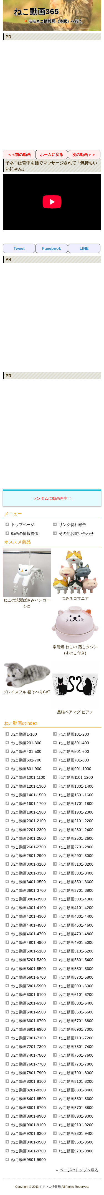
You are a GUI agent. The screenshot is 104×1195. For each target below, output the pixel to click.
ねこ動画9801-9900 (28, 1159)
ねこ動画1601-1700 (28, 803)
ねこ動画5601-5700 (28, 977)
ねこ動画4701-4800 (76, 934)
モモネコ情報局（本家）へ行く (55, 21)
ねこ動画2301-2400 (76, 829)
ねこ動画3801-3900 (28, 899)
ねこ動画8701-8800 (76, 1107)
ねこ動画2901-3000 (76, 855)
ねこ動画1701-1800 (76, 803)
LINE (84, 248)
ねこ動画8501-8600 (76, 1098)
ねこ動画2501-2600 (76, 838)
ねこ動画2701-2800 (76, 847)
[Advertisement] (52, 95)
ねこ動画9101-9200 (76, 1125)
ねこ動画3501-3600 (76, 882)
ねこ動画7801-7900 (28, 1073)
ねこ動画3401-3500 (28, 882)
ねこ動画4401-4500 (28, 925)
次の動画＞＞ (84, 154)
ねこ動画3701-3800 (76, 890)
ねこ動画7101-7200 (76, 1038)
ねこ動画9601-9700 (28, 1151)
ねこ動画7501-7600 (76, 1055)
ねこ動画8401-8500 (28, 1098)
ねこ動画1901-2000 (76, 812)
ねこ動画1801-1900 (28, 812)
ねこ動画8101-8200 (76, 1081)
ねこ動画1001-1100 (28, 777)
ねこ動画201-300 (26, 743)
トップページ (22, 524)
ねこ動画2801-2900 (28, 855)
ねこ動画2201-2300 (28, 829)
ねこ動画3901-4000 (76, 899)
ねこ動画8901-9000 (76, 1116)
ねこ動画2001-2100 (28, 821)
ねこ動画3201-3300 (28, 873)
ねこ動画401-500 (26, 751)
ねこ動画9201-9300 (28, 1133)
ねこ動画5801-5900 (28, 986)
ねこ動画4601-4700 (28, 934)
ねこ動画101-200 (74, 734)
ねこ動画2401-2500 (28, 838)
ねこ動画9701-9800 (76, 1151)
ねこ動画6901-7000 (76, 1029)
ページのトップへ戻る (79, 1170)
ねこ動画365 (36, 11)
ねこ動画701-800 (74, 760)
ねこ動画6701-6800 (76, 1020)
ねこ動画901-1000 (75, 769)
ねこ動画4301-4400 (76, 916)
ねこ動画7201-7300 (28, 1046)
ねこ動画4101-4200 (76, 907)
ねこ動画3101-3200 (76, 864)
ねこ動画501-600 (74, 751)
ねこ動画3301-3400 (76, 873)
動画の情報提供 (24, 533)
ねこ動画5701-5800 (76, 977)
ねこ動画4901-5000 (76, 942)
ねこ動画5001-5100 (28, 951)
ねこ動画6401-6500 (28, 1012)
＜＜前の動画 (19, 154)
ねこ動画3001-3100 (28, 864)
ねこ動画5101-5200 (76, 951)
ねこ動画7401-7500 (28, 1055)
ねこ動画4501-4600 (76, 925)
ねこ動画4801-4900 (28, 942)
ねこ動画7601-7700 (28, 1064)
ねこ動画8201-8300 (28, 1090)
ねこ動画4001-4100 (28, 907)
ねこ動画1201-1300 (28, 786)
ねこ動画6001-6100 (28, 994)
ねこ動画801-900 (26, 769)
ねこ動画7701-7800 (76, 1064)
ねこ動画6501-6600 (76, 1012)
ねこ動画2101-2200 (76, 821)
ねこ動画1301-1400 (76, 786)
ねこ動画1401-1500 (28, 795)
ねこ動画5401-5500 (28, 968)
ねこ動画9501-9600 (76, 1142)
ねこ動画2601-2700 (28, 847)
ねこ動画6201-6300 (28, 1003)
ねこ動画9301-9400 (76, 1133)
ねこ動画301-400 (74, 743)
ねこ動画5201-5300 (28, 960)
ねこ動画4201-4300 (28, 916)
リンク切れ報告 (72, 524)
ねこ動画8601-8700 (28, 1107)
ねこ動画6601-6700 (28, 1020)
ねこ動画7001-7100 (28, 1038)
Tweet (19, 248)
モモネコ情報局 (50, 1186)
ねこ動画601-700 (26, 760)
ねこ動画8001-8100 (28, 1081)
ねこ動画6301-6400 (76, 1003)
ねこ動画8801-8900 (28, 1116)
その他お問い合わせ (76, 533)
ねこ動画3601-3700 (28, 890)
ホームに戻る (51, 154)
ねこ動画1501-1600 (76, 795)
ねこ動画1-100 (24, 734)
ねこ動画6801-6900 (28, 1029)
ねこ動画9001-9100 (28, 1125)
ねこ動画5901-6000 (76, 986)
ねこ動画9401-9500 (28, 1142)
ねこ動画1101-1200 (76, 777)
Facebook (51, 248)
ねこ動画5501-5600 (76, 968)
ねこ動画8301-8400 (76, 1090)
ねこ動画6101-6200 (76, 994)
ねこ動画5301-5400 (76, 960)
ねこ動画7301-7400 (76, 1046)
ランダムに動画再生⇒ (52, 498)
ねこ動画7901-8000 (76, 1073)
